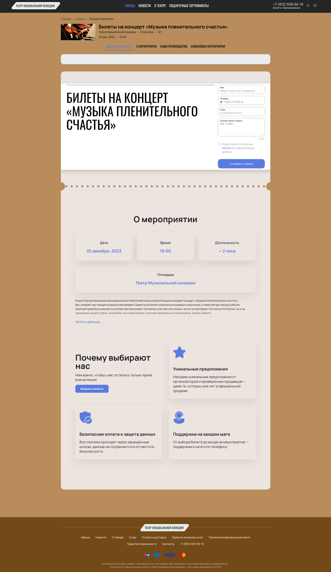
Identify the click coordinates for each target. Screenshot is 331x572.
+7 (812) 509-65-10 (288, 4)
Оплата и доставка (154, 537)
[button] (221, 101)
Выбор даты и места (119, 46)
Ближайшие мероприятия (208, 46)
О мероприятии (146, 46)
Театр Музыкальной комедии (35, 5)
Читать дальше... (88, 321)
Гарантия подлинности (142, 544)
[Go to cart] (315, 5)
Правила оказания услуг (187, 537)
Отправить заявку (241, 164)
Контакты (168, 544)
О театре (160, 5)
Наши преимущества (173, 46)
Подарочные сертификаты (189, 5)
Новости (144, 5)
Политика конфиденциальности (229, 537)
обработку (228, 148)
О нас (132, 537)
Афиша (130, 5)
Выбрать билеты (92, 389)
